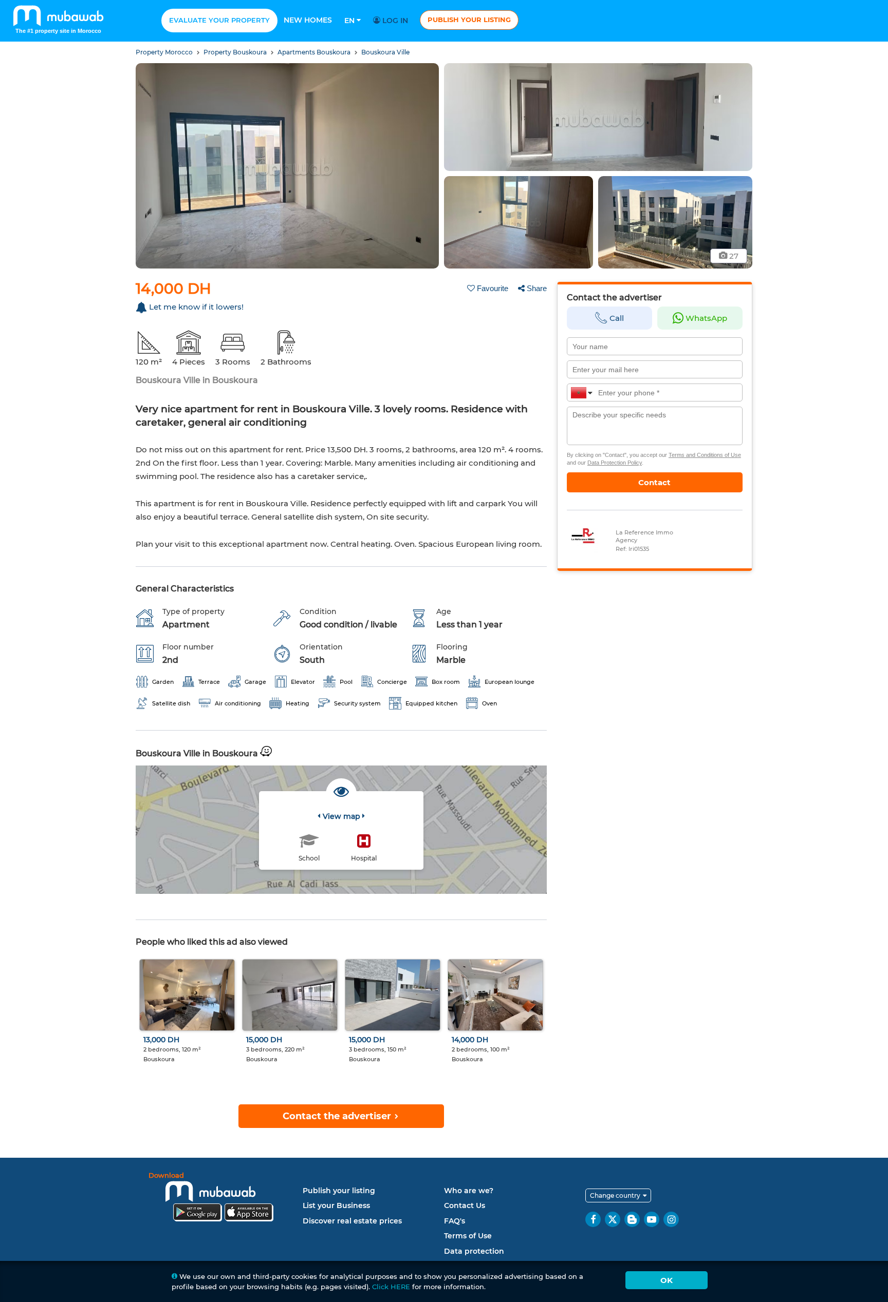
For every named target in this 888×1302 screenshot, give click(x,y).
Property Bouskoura (235, 52)
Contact (654, 482)
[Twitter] (612, 1219)
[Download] (223, 1198)
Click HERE (391, 1286)
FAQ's (454, 1221)
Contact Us (464, 1205)
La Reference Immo (644, 532)
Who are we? (468, 1190)
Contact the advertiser (338, 1116)
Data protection (474, 1251)
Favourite (492, 288)
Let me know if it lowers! (196, 307)
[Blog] (632, 1219)
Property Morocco (165, 52)
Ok (666, 1280)
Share (537, 288)
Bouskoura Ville (385, 52)
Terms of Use (468, 1235)
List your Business (336, 1205)
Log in (394, 20)
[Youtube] (651, 1219)
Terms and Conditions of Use (705, 455)
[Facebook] (593, 1219)
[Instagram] (671, 1219)
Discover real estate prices (352, 1221)
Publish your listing (469, 19)
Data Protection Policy (614, 462)
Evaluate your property (219, 20)
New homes (308, 20)
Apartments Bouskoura (315, 52)
